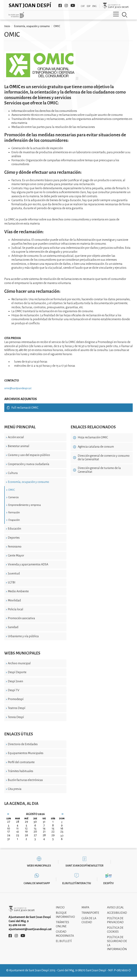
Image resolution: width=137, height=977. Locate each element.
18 (17, 832)
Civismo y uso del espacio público (29, 455)
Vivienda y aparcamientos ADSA (28, 564)
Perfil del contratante (21, 762)
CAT (83, 6)
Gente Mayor (16, 555)
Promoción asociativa (21, 618)
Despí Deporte (17, 672)
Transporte (90, 912)
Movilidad (14, 600)
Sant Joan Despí (30, 5)
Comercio (13, 497)
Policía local (15, 609)
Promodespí (16, 699)
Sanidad (13, 627)
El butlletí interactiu (76, 883)
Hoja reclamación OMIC (93, 437)
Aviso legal (115, 907)
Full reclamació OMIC (24, 407)
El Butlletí (64, 941)
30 (62, 835)
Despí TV (13, 690)
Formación (14, 512)
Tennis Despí (16, 717)
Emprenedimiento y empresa (24, 505)
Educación (14, 528)
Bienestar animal (18, 446)
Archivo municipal (19, 663)
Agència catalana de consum (96, 446)
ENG (94, 6)
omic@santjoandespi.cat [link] (17, 388)
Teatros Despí (16, 708)
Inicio (7, 26)
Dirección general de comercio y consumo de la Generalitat (104, 457)
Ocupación (14, 520)
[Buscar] (124, 15)
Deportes (14, 537)
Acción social (16, 437)
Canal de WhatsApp (37, 883)
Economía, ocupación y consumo (28, 482)
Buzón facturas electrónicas (25, 780)
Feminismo (14, 546)
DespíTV (108, 883)
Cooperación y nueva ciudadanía (28, 464)
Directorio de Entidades (23, 744)
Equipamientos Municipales (25, 753)
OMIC (11, 489)
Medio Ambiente (18, 591)
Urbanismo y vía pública (23, 636)
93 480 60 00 (17, 925)
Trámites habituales (20, 771)
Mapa (85, 907)
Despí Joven (15, 681)
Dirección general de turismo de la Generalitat (99, 469)
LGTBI (11, 582)
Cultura (13, 473)
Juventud (14, 573)
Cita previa (14, 789)
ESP (88, 6)
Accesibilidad (117, 912)
